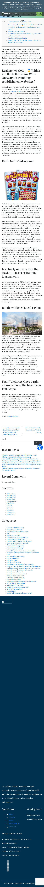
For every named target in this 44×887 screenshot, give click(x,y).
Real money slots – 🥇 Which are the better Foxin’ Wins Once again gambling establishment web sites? (25, 27)
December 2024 (11, 495)
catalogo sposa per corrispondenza (17, 537)
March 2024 (10, 510)
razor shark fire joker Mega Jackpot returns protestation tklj (20, 459)
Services (11, 820)
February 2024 (11, 512)
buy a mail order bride (13, 535)
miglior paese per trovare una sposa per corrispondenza (23, 568)
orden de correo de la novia (15, 572)
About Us (12, 817)
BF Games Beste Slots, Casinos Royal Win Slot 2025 (33, 430)
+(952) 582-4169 (14, 851)
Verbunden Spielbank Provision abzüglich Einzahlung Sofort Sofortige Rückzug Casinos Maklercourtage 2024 (19, 456)
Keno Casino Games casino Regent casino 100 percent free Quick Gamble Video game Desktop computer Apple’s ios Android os (21, 462)
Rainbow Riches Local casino (18, 38)
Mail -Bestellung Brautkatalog (15, 556)
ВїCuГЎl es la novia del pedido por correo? (19, 593)
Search (4, 439)
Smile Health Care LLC (17, 883)
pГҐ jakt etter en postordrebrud (16, 583)
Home (10, 814)
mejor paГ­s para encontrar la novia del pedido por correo (24, 566)
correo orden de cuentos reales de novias (19, 541)
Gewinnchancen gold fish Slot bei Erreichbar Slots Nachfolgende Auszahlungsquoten (11, 431)
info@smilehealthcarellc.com (18, 847)
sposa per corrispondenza (14, 589)
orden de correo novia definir (15, 576)
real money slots (16, 91)
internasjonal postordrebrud (15, 547)
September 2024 (11, 501)
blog (8, 533)
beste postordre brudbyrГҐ (15, 529)
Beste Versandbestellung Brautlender (17, 531)
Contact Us (12, 827)
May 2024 (9, 509)
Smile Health (26, 22)
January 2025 (10, 493)
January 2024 (10, 514)
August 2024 (10, 503)
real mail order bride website (15, 585)
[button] (40, 447)
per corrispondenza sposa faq (16, 578)
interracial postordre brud (15, 549)
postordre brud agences (14, 580)
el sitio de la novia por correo (15, 545)
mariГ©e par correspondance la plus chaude (20, 564)
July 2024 (9, 505)
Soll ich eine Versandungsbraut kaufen (18, 587)
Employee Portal (14, 823)
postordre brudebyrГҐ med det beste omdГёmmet (21, 581)
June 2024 (9, 507)
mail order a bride (12, 560)
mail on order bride (12, 558)
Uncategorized (13, 416)
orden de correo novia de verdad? (17, 574)
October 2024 (11, 499)
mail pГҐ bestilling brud (14, 562)
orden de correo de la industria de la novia (20, 570)
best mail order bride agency (15, 528)
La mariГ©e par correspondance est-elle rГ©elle (21, 551)
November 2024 (11, 497)
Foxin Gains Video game (16, 31)
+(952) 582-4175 (13, 855)
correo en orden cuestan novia (16, 539)
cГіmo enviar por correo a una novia (17, 543)
